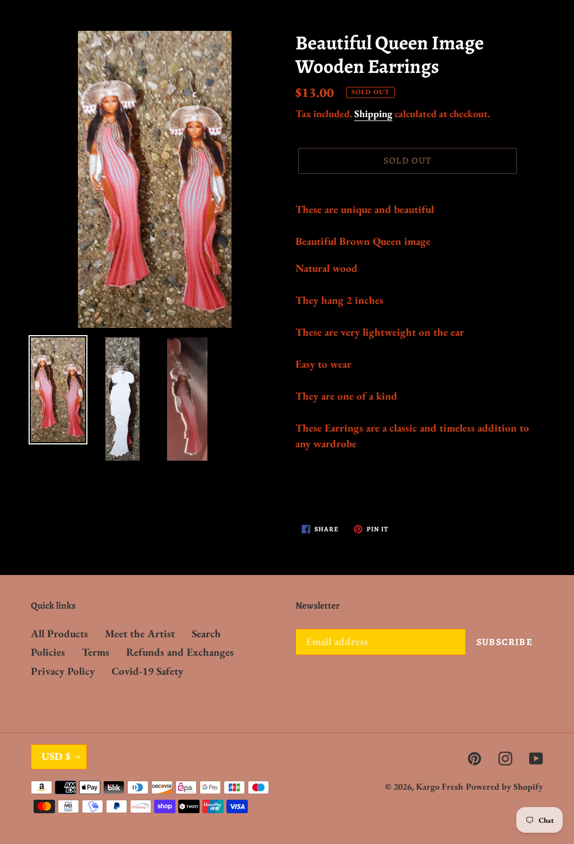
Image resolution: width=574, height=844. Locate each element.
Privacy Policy (63, 671)
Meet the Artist (140, 634)
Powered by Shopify (504, 786)
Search (206, 634)
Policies (48, 652)
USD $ (56, 756)
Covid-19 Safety (147, 671)
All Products (59, 634)
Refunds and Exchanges (180, 652)
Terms (95, 652)
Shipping (373, 113)
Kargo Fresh (439, 786)
